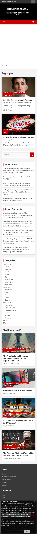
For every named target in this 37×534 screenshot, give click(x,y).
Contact (4, 482)
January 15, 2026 (8, 363)
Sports (7, 272)
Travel (7, 274)
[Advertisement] (18, 43)
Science (7, 300)
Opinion (7, 313)
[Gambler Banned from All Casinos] (18, 87)
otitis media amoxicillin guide (12, 247)
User (3, 498)
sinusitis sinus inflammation (12, 213)
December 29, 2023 (9, 458)
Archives (4, 485)
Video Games (9, 280)
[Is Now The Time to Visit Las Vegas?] (18, 124)
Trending (8, 318)
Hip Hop (19, 103)
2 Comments (27, 103)
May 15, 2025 (7, 393)
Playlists (8, 269)
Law (6, 292)
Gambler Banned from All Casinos (17, 100)
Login (3, 495)
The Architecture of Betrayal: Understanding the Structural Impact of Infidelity (17, 215)
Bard (17, 363)
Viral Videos (8, 95)
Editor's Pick (8, 92)
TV (6, 277)
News (5, 132)
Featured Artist (10, 308)
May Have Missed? (22, 129)
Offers (5, 323)
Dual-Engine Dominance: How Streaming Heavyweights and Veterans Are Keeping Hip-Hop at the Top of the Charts (18, 170)
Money (7, 295)
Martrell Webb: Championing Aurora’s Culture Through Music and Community (18, 241)
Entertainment (19, 92)
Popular (7, 315)
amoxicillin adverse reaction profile (14, 222)
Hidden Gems (7, 285)
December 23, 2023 (9, 103)
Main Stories (7, 303)
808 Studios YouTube (9, 477)
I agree (27, 531)
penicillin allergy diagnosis (11, 239)
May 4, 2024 (7, 426)
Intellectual (6, 287)
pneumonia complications (12, 230)
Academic (8, 290)
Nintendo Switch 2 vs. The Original (17, 391)
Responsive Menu (33, 1)
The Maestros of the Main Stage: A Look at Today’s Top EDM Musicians (18, 232)
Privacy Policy (6, 479)
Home (4, 474)
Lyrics (7, 267)
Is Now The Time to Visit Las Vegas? (18, 137)
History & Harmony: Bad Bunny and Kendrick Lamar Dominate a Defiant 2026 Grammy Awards (18, 192)
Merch (5, 320)
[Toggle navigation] (4, 22)
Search (32, 154)
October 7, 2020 (8, 140)
